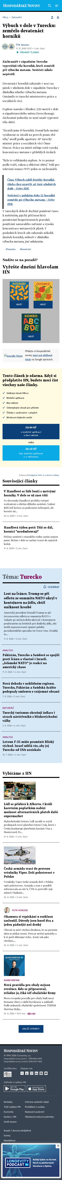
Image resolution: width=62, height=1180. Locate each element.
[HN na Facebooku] (26, 1073)
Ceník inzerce (10, 1122)
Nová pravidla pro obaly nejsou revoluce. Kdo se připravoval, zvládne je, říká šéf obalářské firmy (30, 989)
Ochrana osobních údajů (37, 1102)
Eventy (7, 1136)
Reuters (25, 44)
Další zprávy (30, 1028)
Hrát (19, 304)
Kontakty (8, 1102)
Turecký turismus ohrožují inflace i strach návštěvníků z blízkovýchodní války (30, 716)
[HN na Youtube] (46, 1073)
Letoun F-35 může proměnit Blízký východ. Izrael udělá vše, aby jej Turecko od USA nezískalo (28, 746)
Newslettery (9, 1141)
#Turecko (11, 249)
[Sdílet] (52, 17)
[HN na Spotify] (41, 1073)
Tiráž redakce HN (12, 1107)
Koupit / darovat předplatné (17, 1131)
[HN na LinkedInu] (36, 1073)
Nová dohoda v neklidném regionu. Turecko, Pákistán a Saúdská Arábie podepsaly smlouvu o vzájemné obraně (31, 687)
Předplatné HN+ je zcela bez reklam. (43, 475)
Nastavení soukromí (34, 1112)
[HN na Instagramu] (31, 1073)
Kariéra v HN (10, 1117)
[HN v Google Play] (14, 1088)
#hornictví (25, 249)
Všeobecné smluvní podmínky (39, 1117)
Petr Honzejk (20, 910)
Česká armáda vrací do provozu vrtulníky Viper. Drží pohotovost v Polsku (29, 872)
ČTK (18, 44)
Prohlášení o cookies (35, 1107)
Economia (8, 1112)
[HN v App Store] (36, 1088)
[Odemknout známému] (57, 17)
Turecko (31, 577)
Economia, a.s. (24, 1056)
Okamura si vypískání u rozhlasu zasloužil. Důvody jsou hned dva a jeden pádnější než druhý (28, 920)
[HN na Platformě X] (22, 1073)
